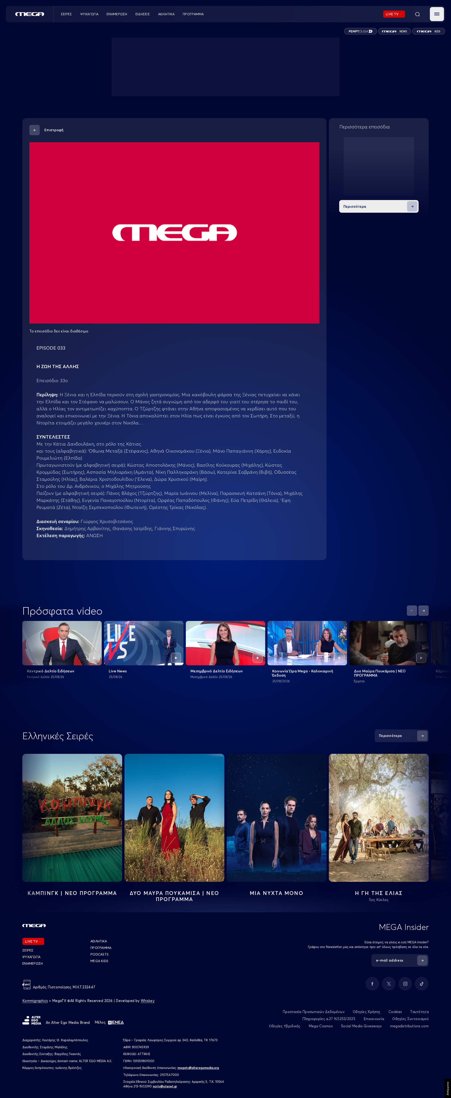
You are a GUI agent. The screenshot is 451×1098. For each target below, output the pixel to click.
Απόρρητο (447, 1088)
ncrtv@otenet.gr (165, 1086)
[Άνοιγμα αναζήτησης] (417, 14)
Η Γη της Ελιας (379, 893)
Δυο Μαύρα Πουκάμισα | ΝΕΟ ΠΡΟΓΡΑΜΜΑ (380, 673)
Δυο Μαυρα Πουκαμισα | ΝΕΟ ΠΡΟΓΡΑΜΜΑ (174, 896)
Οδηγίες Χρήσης (366, 1011)
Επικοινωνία (374, 1019)
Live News (118, 671)
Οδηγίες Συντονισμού (410, 1019)
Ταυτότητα (419, 1011)
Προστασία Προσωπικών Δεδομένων (314, 1011)
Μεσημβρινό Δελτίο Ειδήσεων (217, 671)
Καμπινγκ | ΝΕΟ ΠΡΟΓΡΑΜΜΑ (72, 893)
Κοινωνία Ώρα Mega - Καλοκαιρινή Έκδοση (302, 673)
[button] (437, 14)
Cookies (395, 1011)
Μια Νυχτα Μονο (276, 893)
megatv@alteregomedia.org (198, 1068)
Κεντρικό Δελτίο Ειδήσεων (50, 671)
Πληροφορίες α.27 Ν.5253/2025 (328, 1019)
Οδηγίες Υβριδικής (284, 1026)
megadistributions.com (409, 1026)
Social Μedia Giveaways (361, 1026)
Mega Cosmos (321, 1026)
